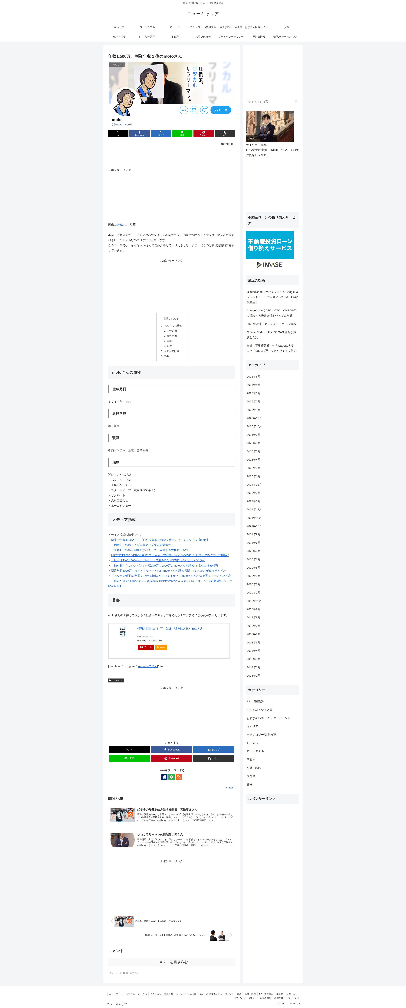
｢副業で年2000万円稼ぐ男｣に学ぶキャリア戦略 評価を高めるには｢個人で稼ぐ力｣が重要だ (170, 555)
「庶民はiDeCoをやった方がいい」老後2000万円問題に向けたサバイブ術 (158, 560)
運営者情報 (265, 998)
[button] (225, 133)
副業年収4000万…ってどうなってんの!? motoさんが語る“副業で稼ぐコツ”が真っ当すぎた (168, 570)
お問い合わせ (293, 994)
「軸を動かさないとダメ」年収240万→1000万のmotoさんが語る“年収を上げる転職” (165, 565)
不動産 (279, 994)
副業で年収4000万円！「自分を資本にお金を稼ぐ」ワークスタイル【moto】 (160, 540)
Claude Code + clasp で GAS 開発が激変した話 (271, 335)
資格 (239, 994)
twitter (120, 224)
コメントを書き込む (171, 962)
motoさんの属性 (173, 325)
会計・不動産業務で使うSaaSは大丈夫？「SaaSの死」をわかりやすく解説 (272, 348)
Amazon (161, 647)
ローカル (142, 994)
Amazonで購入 (147, 666)
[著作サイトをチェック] (164, 777)
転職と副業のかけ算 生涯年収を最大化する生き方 (170, 628)
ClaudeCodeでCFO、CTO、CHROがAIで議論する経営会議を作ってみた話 (272, 313)
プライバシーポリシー (245, 998)
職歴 (169, 346)
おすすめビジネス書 (186, 994)
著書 (166, 356)
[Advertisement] (171, 155)
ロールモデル (117, 680)
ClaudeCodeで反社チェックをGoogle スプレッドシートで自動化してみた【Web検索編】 (272, 297)
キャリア (113, 994)
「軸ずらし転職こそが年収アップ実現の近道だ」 (142, 545)
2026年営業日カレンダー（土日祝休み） (273, 324)
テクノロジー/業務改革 (161, 994)
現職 (169, 340)
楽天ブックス (146, 647)
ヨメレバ (149, 636)
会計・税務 (250, 994)
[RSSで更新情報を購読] (179, 777)
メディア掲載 (171, 351)
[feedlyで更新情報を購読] (171, 777)
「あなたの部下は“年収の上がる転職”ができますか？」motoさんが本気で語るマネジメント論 (171, 575)
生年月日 (172, 330)
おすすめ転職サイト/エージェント (217, 994)
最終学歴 (172, 335)
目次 (167, 318)
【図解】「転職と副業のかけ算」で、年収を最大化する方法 (149, 550)
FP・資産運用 (266, 994)
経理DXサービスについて (287, 998)
